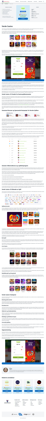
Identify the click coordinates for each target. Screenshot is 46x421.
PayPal (32, 404)
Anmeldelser (6, 3)
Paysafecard (32, 405)
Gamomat (24, 405)
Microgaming (24, 402)
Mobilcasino (40, 1)
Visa (31, 401)
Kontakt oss (40, 401)
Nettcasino (17, 1)
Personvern (40, 402)
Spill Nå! (23, 18)
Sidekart (40, 404)
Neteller (32, 403)
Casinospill (35, 1)
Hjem (2, 3)
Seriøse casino (17, 402)
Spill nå (23, 80)
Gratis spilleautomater (18, 401)
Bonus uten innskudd (23, 1)
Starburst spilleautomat (17, 404)
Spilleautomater (30, 1)
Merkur (24, 404)
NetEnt (24, 401)
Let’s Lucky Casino (21, 104)
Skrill (31, 402)
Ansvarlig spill (40, 403)
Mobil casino (16, 405)
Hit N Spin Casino (27, 104)
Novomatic (24, 403)
